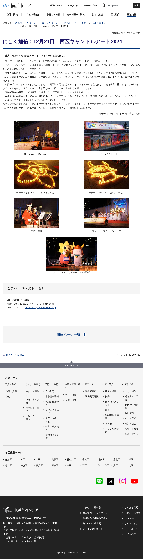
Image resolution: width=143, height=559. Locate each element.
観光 (107, 396)
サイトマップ (131, 523)
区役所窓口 (90, 391)
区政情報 (65, 23)
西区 (84, 465)
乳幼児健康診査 (52, 403)
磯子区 (55, 459)
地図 (107, 410)
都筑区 (24, 465)
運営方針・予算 (131, 398)
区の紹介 (109, 384)
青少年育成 (51, 391)
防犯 (8, 396)
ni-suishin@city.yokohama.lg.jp (40, 307)
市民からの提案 (132, 513)
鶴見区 (39, 465)
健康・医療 (71, 400)
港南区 (101, 459)
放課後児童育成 (52, 436)
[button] (72, 334)
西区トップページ (48, 23)
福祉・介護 (71, 395)
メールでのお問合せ (93, 529)
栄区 (131, 459)
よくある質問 (131, 507)
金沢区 (85, 459)
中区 (69, 465)
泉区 (38, 459)
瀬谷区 (8, 465)
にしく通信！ (81, 23)
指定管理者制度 (131, 406)
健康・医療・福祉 (72, 386)
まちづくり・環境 (32, 417)
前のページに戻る (15, 355)
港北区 (116, 459)
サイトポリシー (132, 529)
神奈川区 (71, 459)
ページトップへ (71, 365)
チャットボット (91, 5)
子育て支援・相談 (52, 420)
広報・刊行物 (131, 429)
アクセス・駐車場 (92, 507)
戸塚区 (55, 465)
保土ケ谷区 (103, 465)
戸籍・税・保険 (32, 401)
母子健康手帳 (52, 396)
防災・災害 (11, 391)
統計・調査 (130, 423)
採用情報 (129, 413)
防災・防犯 (10, 384)
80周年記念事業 (112, 416)
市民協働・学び (32, 409)
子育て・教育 (51, 384)
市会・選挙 (130, 418)
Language (130, 518)
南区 (131, 465)
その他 (108, 423)
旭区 (23, 459)
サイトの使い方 (132, 534)
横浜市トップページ (25, 23)
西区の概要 (110, 391)
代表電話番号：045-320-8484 (21, 541)
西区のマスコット (112, 403)
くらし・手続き (33, 384)
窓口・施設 (90, 384)
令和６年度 (97, 23)
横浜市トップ (56, 5)
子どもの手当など (52, 411)
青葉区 (8, 459)
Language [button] (73, 5)
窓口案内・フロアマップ (95, 513)
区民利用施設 (92, 396)
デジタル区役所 (112, 430)
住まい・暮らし (32, 393)
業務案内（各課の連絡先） (96, 518)
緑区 (115, 465)
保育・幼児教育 (52, 428)
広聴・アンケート (131, 435)
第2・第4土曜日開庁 (93, 523)
